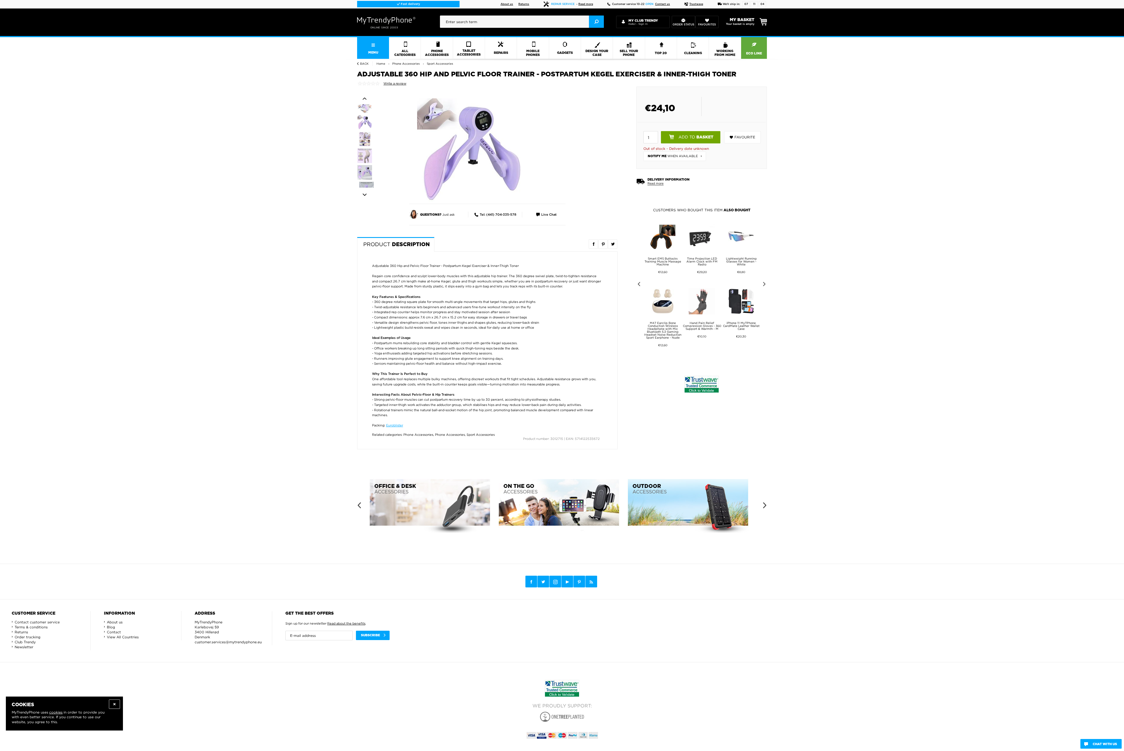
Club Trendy (25, 642)
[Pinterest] (579, 582)
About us (507, 4)
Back (364, 63)
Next (364, 194)
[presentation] (522, 22)
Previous (364, 98)
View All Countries (123, 637)
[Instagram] (555, 582)
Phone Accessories (418, 434)
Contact (114, 632)
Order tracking (27, 637)
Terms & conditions (31, 627)
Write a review (394, 83)
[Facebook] (531, 581)
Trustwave (696, 4)
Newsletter (24, 647)
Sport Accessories (481, 434)
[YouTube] (567, 581)
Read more (585, 4)
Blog (111, 627)
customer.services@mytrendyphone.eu (228, 642)
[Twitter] (543, 581)
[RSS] (591, 581)
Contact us (662, 4)
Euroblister (394, 425)
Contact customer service (37, 622)
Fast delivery (410, 4)
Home (380, 63)
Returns (523, 4)
